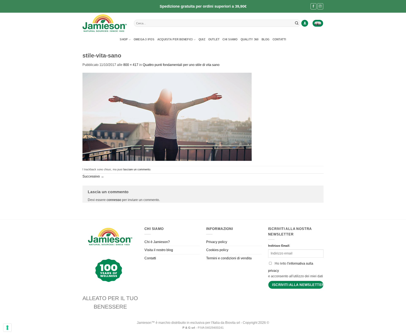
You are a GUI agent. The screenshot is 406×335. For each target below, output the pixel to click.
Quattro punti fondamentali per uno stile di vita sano (181, 65)
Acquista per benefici (175, 39)
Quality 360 (250, 39)
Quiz (202, 39)
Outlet (214, 39)
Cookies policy (217, 250)
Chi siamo (229, 39)
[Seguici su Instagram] (320, 6)
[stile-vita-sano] (167, 116)
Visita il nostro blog (158, 250)
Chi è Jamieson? (157, 242)
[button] (304, 23)
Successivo (93, 176)
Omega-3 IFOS (144, 39)
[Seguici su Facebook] (313, 6)
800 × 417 (130, 65)
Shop (124, 39)
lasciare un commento (136, 169)
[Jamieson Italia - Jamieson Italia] (105, 23)
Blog (266, 39)
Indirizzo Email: (279, 245)
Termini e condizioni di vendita (229, 258)
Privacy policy (216, 242)
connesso (114, 200)
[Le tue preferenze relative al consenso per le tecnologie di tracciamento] (7, 328)
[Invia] (296, 23)
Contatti (279, 39)
